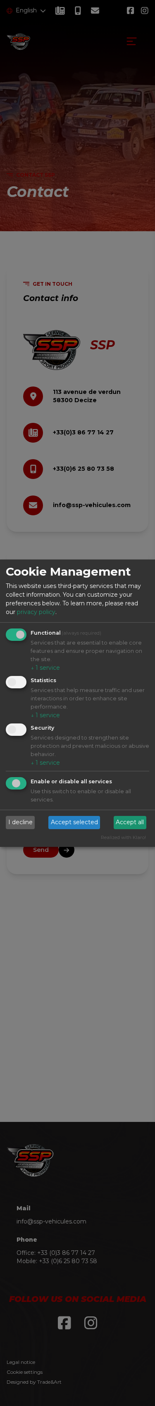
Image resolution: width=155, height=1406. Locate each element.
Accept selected (74, 822)
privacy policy (36, 612)
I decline (20, 822)
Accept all (130, 822)
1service (45, 667)
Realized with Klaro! (123, 837)
